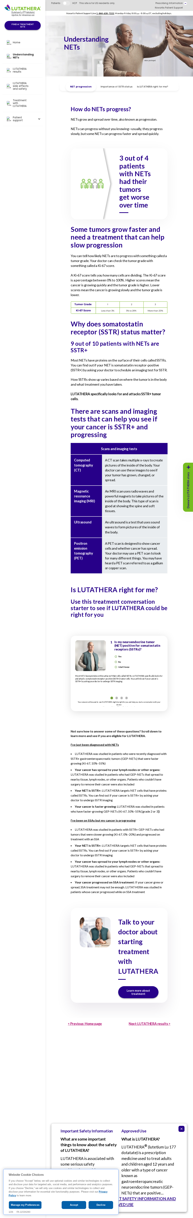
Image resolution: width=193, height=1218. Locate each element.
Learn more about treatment (138, 992)
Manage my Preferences (25, 1204)
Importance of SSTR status (116, 86)
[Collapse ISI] (181, 1129)
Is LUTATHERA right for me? (152, 86)
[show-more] (185, 3)
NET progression (81, 86)
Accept (74, 1204)
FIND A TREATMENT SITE (22, 25)
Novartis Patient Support (169, 7)
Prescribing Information (169, 3)
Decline (100, 1204)
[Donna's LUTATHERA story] (188, 467)
